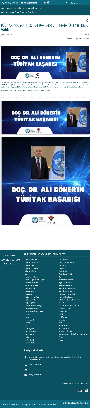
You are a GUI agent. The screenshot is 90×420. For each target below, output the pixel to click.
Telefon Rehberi (64, 326)
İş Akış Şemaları (30, 340)
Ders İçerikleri (30, 288)
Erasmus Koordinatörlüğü (33, 306)
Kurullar (61, 268)
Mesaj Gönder (63, 271)
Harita (27, 326)
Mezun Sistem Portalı (65, 274)
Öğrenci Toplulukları (65, 291)
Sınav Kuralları (63, 311)
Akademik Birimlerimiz (32, 263)
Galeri (27, 317)
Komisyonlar (63, 265)
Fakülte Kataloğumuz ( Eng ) (34, 311)
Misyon (61, 277)
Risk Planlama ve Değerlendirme (69, 306)
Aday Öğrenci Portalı (31, 260)
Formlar (27, 314)
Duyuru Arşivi (29, 291)
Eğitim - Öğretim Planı (32, 297)
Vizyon (61, 337)
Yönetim (61, 340)
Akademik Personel (31, 268)
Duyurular (28, 294)
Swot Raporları (63, 317)
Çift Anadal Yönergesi (32, 285)
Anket (27, 274)
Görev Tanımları (30, 320)
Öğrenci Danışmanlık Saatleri (68, 288)
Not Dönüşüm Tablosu (66, 280)
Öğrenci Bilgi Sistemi (65, 285)
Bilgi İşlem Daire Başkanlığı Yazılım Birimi (75, 403)
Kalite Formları (63, 260)
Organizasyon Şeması (65, 283)
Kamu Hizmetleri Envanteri (67, 263)
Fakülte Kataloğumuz (31, 308)
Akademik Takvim (30, 271)
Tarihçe (61, 323)
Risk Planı (62, 303)
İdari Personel (30, 334)
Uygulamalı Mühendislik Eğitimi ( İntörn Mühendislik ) (74, 334)
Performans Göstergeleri (67, 294)
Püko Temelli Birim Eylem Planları (69, 300)
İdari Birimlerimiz (30, 331)
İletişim (27, 337)
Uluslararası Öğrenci (65, 331)
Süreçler (61, 314)
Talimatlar (62, 320)
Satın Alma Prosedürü (65, 308)
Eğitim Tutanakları (30, 300)
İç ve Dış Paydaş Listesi (32, 329)
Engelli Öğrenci (30, 303)
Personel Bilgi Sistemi (66, 297)
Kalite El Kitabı (29, 343)
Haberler (28, 323)
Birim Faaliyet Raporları (32, 277)
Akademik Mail (30, 265)
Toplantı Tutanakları (65, 329)
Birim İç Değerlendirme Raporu (35, 280)
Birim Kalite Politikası (32, 283)
